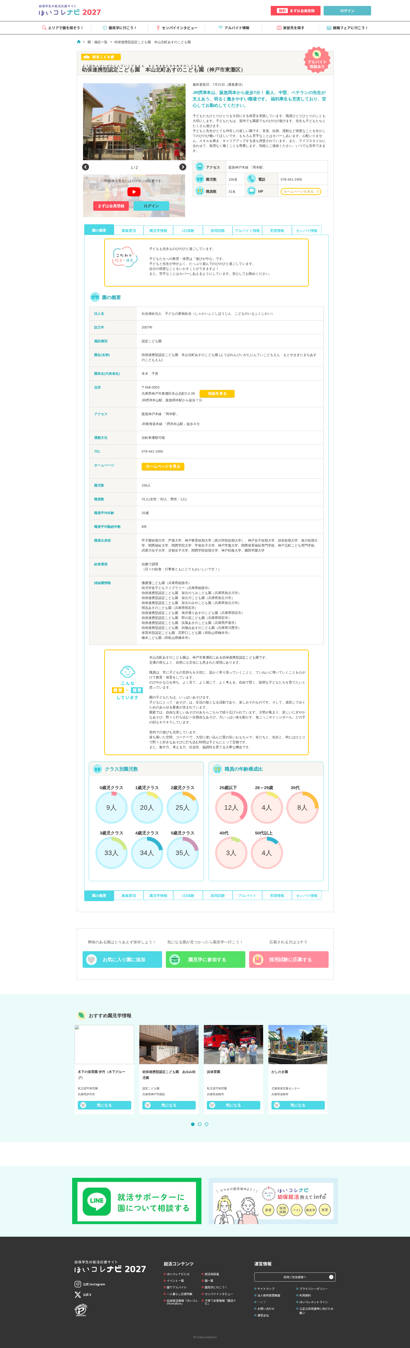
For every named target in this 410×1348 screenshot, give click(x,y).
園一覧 (209, 1280)
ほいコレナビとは (178, 1274)
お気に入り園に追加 (124, 959)
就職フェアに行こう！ (350, 27)
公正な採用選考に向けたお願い (316, 1310)
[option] (134, 121)
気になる (104, 1105)
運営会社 (263, 1315)
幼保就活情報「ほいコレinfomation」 (182, 1301)
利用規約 (305, 1295)
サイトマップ (266, 1289)
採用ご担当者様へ (295, 1277)
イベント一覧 (175, 1280)
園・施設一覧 (97, 42)
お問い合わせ (266, 1308)
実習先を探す (293, 27)
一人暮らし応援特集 (179, 1294)
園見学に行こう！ (123, 27)
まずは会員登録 (297, 10)
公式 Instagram (94, 1284)
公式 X (87, 1294)
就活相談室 (212, 1274)
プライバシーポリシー (313, 1289)
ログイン (347, 10)
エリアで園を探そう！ (66, 27)
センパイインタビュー (180, 27)
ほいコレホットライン (313, 1302)
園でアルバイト (177, 1287)
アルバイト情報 (236, 27)
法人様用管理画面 (268, 1295)
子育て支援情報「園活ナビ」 (220, 1301)
